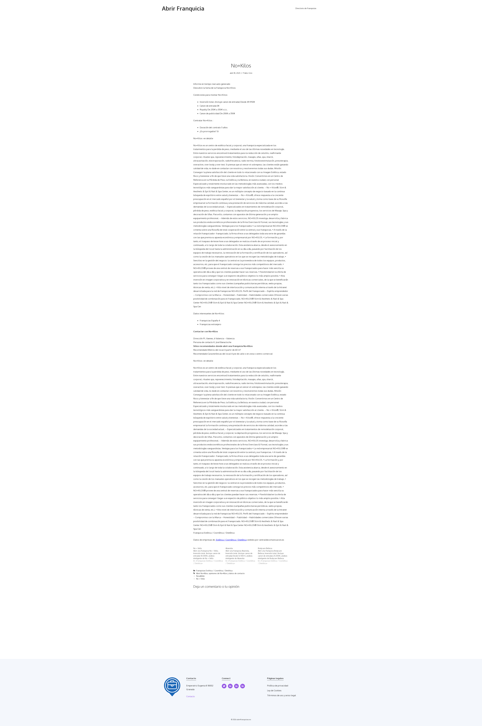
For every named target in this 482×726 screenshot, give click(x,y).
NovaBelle (200, 576)
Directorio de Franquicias (305, 8)
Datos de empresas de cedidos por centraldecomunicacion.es (238, 539)
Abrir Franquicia (183, 8)
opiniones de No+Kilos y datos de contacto (227, 573)
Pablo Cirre (247, 73)
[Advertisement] (241, 35)
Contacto (190, 696)
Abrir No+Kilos (202, 573)
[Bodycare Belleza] (274, 556)
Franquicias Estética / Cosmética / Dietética (214, 570)
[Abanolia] (242, 556)
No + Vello (200, 579)
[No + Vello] (209, 556)
